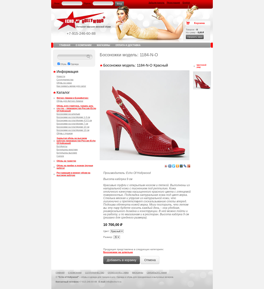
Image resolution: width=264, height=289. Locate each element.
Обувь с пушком (65, 133)
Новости (61, 76)
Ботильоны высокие (67, 153)
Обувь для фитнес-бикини (70, 101)
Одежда (75, 64)
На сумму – (195, 32)
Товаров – (192, 29)
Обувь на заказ (64, 83)
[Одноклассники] (177, 166)
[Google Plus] (189, 166)
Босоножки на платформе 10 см (73, 127)
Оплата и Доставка (127, 45)
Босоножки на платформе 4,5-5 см (74, 120)
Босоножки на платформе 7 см (72, 123)
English (186, 2)
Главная (64, 45)
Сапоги (60, 156)
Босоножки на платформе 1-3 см (73, 117)
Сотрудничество (65, 79)
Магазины (103, 45)
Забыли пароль (156, 2)
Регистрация (173, 2)
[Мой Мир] (181, 166)
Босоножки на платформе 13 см (73, 130)
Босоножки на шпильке (68, 114)
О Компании (83, 45)
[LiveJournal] (185, 166)
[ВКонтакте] (170, 166)
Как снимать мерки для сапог (71, 86)
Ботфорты (62, 146)
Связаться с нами (157, 273)
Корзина (199, 23)
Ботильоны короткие (67, 149)
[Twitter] (174, 166)
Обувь (63, 64)
